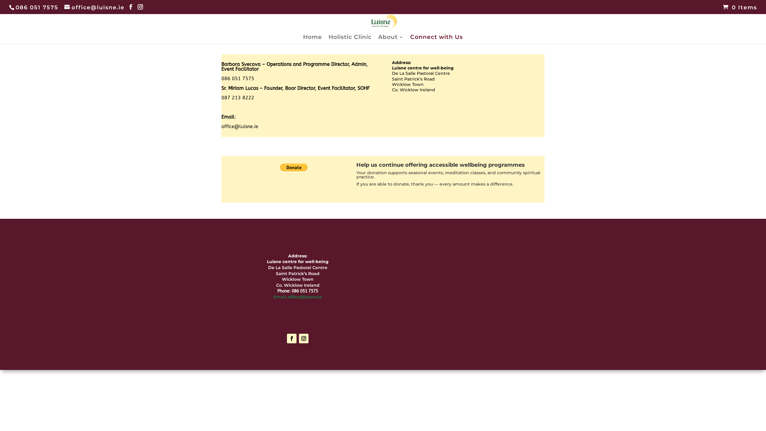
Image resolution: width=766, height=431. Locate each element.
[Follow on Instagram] (303, 338)
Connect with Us (436, 37)
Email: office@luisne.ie (297, 297)
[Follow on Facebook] (292, 338)
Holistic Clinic (350, 37)
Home (312, 37)
